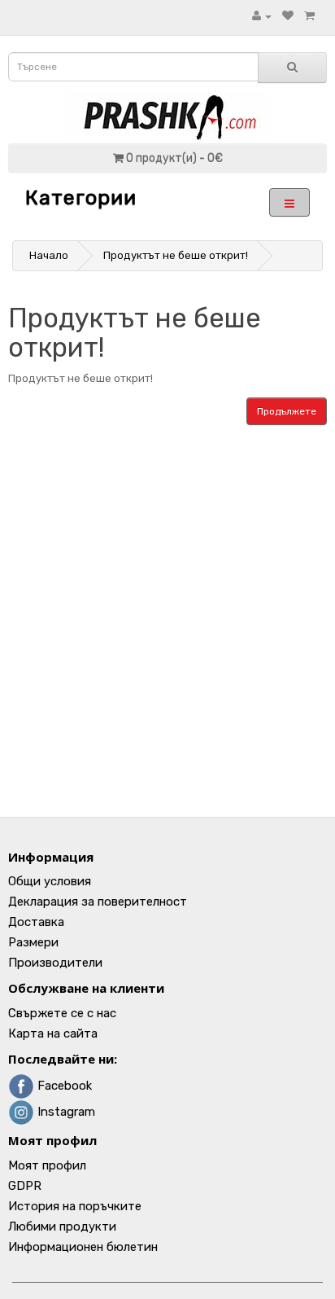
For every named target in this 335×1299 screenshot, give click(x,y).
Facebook (63, 1085)
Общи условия (49, 881)
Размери (33, 942)
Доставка (36, 922)
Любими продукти (62, 1226)
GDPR (24, 1185)
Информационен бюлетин (83, 1247)
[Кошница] (309, 16)
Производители (55, 962)
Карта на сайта (53, 1033)
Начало (48, 255)
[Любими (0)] (288, 16)
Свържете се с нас (62, 1013)
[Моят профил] (262, 16)
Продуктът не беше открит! (175, 255)
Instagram (64, 1111)
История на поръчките (74, 1206)
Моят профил (47, 1165)
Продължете (286, 411)
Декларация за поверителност (97, 901)
